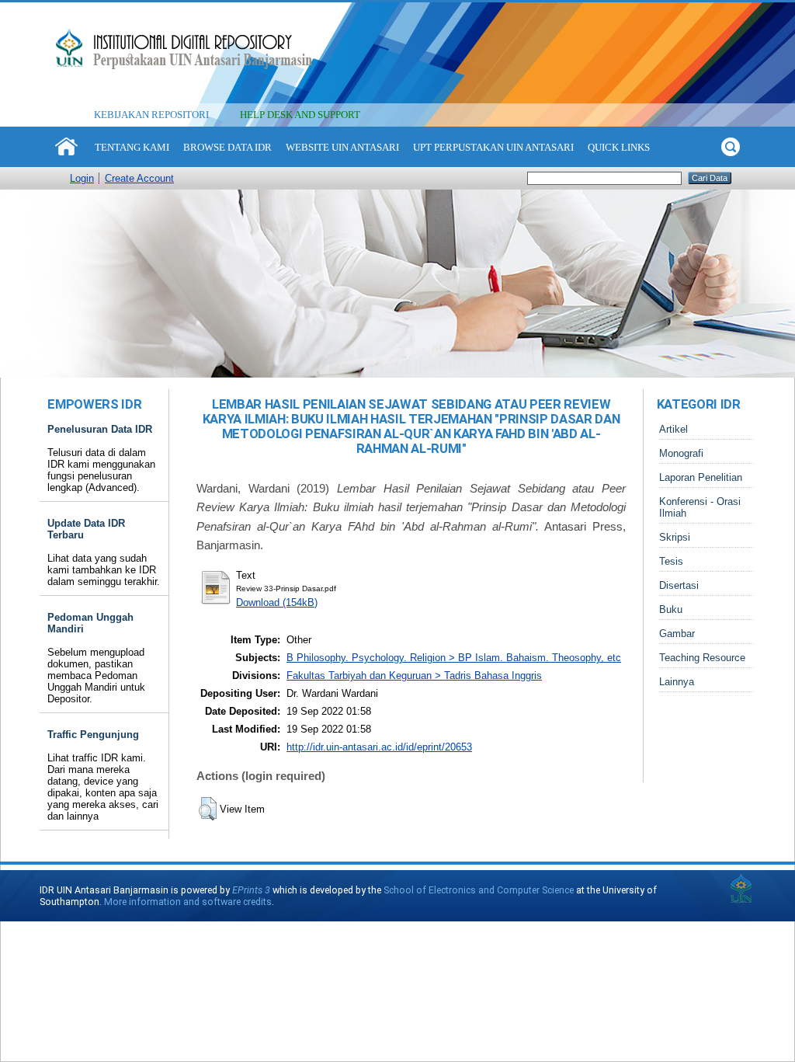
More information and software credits (188, 901)
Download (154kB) (277, 602)
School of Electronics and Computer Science (479, 890)
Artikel (673, 429)
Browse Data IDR (227, 147)
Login (82, 178)
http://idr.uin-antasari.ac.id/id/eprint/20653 (379, 747)
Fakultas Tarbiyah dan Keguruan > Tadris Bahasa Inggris (414, 675)
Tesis (671, 561)
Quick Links (619, 147)
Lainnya (676, 682)
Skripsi (674, 537)
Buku (670, 609)
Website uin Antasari (342, 147)
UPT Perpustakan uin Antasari (493, 147)
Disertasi (679, 585)
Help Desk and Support (300, 114)
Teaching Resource (702, 657)
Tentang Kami (132, 147)
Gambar (677, 633)
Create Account (139, 178)
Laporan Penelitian (700, 477)
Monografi (681, 453)
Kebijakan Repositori (151, 114)
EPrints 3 (251, 890)
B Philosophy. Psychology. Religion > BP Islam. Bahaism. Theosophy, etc (453, 657)
